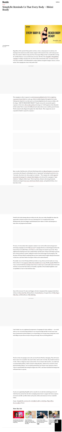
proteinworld (27, 401)
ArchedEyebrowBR (35, 401)
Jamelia (51, 262)
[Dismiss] (60, 420)
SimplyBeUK (20, 401)
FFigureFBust (50, 401)
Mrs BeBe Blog (32, 294)
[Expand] (56, 420)
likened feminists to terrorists (51, 171)
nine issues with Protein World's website (33, 181)
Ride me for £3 (32, 247)
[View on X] (36, 122)
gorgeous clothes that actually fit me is (33, 262)
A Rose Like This (22, 293)
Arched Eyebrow (39, 293)
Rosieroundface (16, 403)
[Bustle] (5, 2)
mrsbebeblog (43, 401)
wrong (43, 262)
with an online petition (29, 105)
